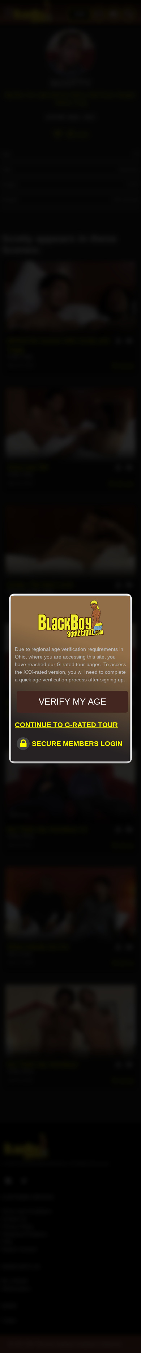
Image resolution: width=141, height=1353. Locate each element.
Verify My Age (72, 701)
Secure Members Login (77, 743)
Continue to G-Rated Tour (66, 725)
